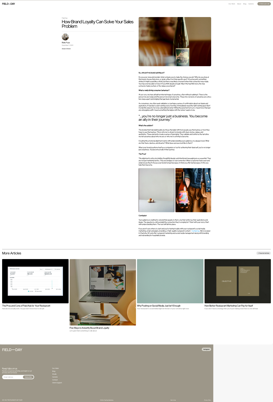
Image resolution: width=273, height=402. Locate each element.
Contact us (196, 231)
